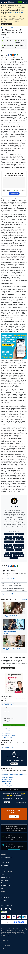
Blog (2, 888)
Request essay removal (8, 668)
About (2, 895)
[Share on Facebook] (8, 55)
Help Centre (4, 903)
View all (24, 599)
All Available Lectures (7, 747)
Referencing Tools (6, 781)
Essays (5, 27)
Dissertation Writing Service (8, 860)
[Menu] (2, 2)
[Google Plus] (10, 908)
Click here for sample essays (16, 12)
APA (3, 578)
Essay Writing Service (6, 857)
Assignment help (5, 865)
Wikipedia (12, 581)
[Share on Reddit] (13, 55)
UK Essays (6, 37)
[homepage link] (1, 27)
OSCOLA (19, 581)
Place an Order (14, 816)
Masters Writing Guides (8, 786)
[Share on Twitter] (11, 55)
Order (20, 2)
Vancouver (5, 581)
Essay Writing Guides (7, 783)
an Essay (14, 725)
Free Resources (5, 882)
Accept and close (6, 24)
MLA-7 (13, 578)
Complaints (4, 900)
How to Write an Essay (8, 777)
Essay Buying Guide (6, 885)
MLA (8, 578)
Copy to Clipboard (7, 594)
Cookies (3, 948)
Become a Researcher (6, 905)
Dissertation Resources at (12, 774)
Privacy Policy (4, 940)
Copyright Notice (5, 945)
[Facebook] (2, 908)
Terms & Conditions (6, 943)
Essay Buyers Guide (7, 779)
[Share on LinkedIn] (15, 55)
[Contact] (23, 2)
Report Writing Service (8, 728)
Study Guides (4, 880)
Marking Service (6, 733)
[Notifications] (24, 2)
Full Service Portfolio (7, 737)
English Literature (13, 27)
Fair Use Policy (5, 897)
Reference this (6, 50)
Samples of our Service (8, 735)
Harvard (19, 578)
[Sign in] (26, 2)
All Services (4, 868)
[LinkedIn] (6, 908)
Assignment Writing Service (9, 731)
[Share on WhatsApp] (17, 55)
